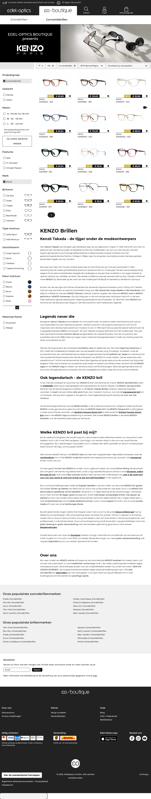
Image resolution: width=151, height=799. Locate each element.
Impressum (7, 785)
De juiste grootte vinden (17, 141)
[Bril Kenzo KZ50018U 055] (93, 82)
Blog (102, 712)
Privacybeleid (41, 781)
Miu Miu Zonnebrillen (13, 602)
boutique (75, 535)
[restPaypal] (25, 738)
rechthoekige (47, 457)
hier (95, 675)
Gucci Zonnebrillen (12, 606)
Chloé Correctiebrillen (88, 641)
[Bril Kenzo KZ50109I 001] (55, 152)
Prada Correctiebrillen (13, 634)
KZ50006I (48, 386)
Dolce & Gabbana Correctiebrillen (19, 641)
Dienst (54, 708)
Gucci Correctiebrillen (13, 638)
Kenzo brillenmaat (124, 512)
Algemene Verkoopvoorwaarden (17, 781)
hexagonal (136, 457)
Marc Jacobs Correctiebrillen (91, 634)
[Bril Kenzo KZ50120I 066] (132, 152)
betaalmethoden (48, 527)
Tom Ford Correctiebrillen (15, 627)
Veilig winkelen (58, 712)
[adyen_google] (39, 738)
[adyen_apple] (33, 738)
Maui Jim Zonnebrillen (84, 606)
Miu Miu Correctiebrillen (15, 631)
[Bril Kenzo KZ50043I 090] (55, 117)
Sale (8, 158)
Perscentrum (8, 712)
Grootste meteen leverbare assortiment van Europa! (31, 2)
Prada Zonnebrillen (12, 599)
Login (104, 13)
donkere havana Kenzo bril (88, 412)
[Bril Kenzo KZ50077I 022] (132, 82)
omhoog (143, 774)
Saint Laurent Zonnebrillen (16, 613)
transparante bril (131, 392)
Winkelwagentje (126, 13)
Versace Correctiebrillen (89, 627)
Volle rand (11, 234)
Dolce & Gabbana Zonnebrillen (88, 602)
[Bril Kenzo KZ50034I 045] (55, 82)
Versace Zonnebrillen (83, 609)
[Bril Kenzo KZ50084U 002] (93, 187)
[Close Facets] (17, 65)
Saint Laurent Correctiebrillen (91, 631)
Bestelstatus (106, 719)
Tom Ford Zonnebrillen (14, 609)
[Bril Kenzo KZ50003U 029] (132, 117)
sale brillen (61, 572)
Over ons (6, 708)
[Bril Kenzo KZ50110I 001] (55, 187)
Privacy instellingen (11, 716)
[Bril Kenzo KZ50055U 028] (93, 152)
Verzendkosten (58, 716)
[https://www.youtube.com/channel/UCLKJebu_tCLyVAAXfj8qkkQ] (144, 739)
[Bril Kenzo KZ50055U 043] (93, 117)
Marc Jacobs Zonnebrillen (86, 613)
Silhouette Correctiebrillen (90, 638)
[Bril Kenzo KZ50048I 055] (132, 187)
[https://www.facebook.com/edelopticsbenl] (131, 739)
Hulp (102, 708)
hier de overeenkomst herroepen (22, 775)
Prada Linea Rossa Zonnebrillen (89, 599)
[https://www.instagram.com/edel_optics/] (138, 739)
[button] (19, 10)
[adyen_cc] (4, 738)
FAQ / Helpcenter (108, 716)
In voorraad (11, 163)
